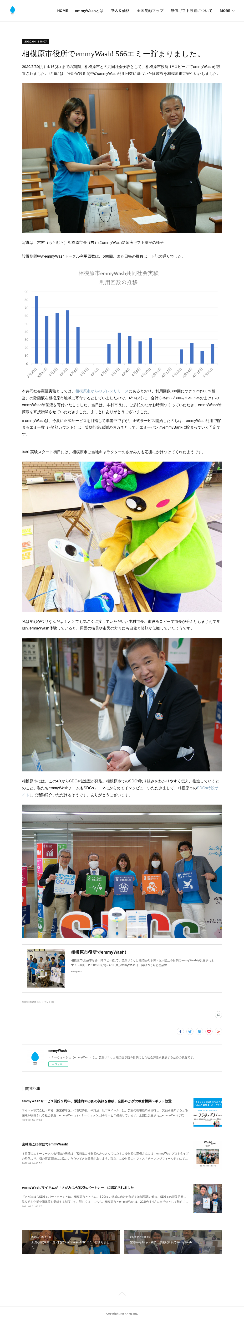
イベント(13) (48, 1002)
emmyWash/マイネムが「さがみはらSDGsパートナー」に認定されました (78, 1187)
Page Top (122, 1294)
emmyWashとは (89, 10)
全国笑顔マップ (150, 10)
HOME (62, 10)
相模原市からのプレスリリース (102, 391)
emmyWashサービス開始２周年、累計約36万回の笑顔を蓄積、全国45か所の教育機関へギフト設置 (97, 1100)
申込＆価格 (120, 10)
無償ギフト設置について (192, 10)
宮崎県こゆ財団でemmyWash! (45, 1144)
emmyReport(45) (31, 1002)
